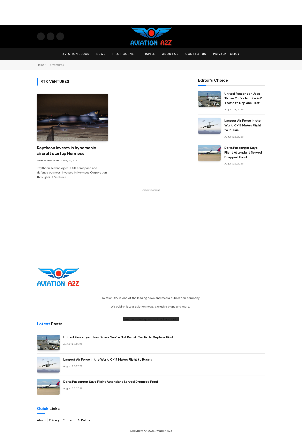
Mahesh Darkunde (48, 160)
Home (40, 65)
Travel (149, 54)
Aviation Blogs (75, 54)
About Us (170, 54)
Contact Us (195, 54)
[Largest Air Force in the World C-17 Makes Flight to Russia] (209, 126)
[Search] (263, 54)
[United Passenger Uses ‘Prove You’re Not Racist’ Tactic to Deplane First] (209, 99)
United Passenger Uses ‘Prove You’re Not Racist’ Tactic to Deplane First (243, 98)
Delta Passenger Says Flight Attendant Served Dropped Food (243, 152)
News (100, 54)
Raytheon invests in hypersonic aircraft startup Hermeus (66, 150)
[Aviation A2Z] (151, 36)
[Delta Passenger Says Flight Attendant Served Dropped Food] (209, 153)
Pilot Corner (124, 54)
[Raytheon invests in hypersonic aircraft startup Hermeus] (72, 117)
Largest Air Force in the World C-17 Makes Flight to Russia (242, 125)
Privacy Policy (226, 54)
